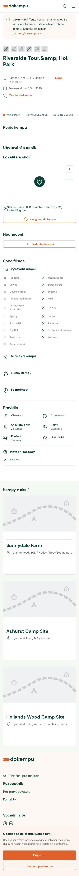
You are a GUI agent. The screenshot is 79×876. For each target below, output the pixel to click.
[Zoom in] (69, 169)
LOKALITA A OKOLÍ (63, 115)
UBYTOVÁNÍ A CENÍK (37, 115)
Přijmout (39, 855)
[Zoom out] (69, 176)
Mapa (58, 78)
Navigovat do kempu (43, 219)
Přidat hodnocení (42, 244)
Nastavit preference (40, 866)
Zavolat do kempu (20, 95)
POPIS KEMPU (14, 115)
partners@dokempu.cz (26, 33)
